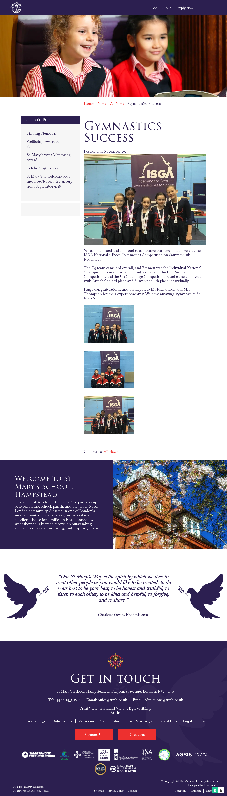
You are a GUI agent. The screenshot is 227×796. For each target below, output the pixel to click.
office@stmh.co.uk (112, 699)
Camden (196, 790)
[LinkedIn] (118, 712)
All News (111, 451)
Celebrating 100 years (44, 168)
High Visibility (139, 708)
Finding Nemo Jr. (41, 133)
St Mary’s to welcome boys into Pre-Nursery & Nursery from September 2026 (50, 181)
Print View (88, 708)
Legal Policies (194, 721)
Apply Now (185, 8)
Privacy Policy (115, 790)
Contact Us (94, 734)
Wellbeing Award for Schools (44, 144)
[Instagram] (112, 712)
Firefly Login (36, 721)
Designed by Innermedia (203, 785)
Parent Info (167, 721)
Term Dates (109, 721)
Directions (137, 734)
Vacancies (86, 721)
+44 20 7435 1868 (67, 699)
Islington (180, 790)
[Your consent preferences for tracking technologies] (221, 790)
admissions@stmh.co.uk (163, 699)
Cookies (132, 790)
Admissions (62, 721)
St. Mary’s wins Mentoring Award (49, 157)
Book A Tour (161, 8)
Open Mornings (138, 721)
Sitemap (99, 790)
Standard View (112, 708)
